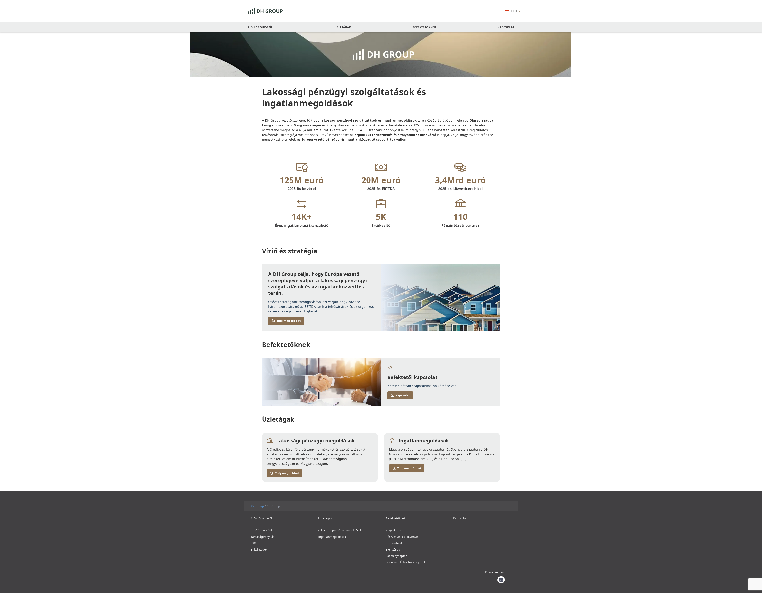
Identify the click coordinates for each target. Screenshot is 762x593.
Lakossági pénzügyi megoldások (340, 530)
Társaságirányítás (262, 537)
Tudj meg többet (289, 321)
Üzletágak (342, 27)
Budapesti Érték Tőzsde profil (405, 562)
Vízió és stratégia (262, 530)
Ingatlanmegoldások (332, 537)
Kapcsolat (506, 27)
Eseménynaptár (396, 556)
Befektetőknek (424, 27)
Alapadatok (393, 530)
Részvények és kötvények (402, 537)
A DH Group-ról (260, 27)
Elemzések (393, 549)
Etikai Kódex (259, 549)
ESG (253, 543)
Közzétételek (394, 543)
